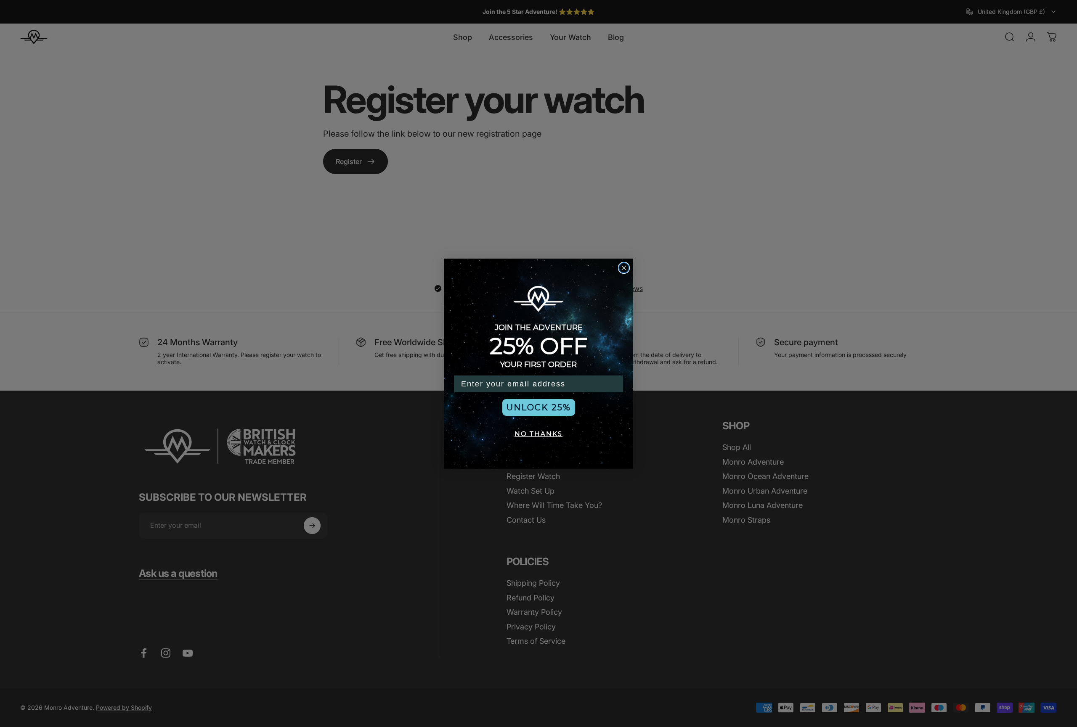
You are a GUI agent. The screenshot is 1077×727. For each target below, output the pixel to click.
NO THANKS (538, 434)
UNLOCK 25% (539, 407)
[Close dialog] (624, 268)
